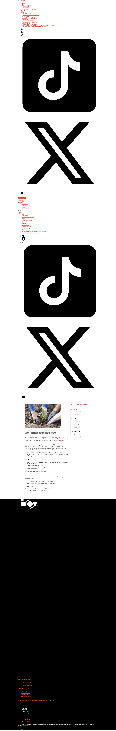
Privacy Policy (24, 691)
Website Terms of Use (26, 696)
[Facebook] (22, 33)
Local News (27, 5)
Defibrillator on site (30, 18)
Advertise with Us (25, 683)
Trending (26, 6)
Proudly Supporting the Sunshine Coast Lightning (39, 25)
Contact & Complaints (26, 682)
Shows (23, 3)
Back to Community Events (78, 404)
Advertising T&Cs (25, 694)
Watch (23, 10)
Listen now (21, 198)
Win (22, 11)
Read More (77, 427)
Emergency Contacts (30, 22)
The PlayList (27, 13)
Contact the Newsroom (30, 9)
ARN (22, 727)
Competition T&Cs (25, 693)
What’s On (26, 16)
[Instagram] (22, 36)
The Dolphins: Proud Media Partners (34, 26)
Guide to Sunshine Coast (31, 15)
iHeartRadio (23, 729)
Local (23, 12)
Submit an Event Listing (30, 17)
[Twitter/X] (59, 191)
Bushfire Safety (28, 21)
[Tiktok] (59, 113)
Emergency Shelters (30, 24)
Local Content (24, 697)
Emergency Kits (28, 23)
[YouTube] (22, 194)
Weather (26, 8)
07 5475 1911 (27, 719)
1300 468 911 (27, 721)
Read (22, 4)
